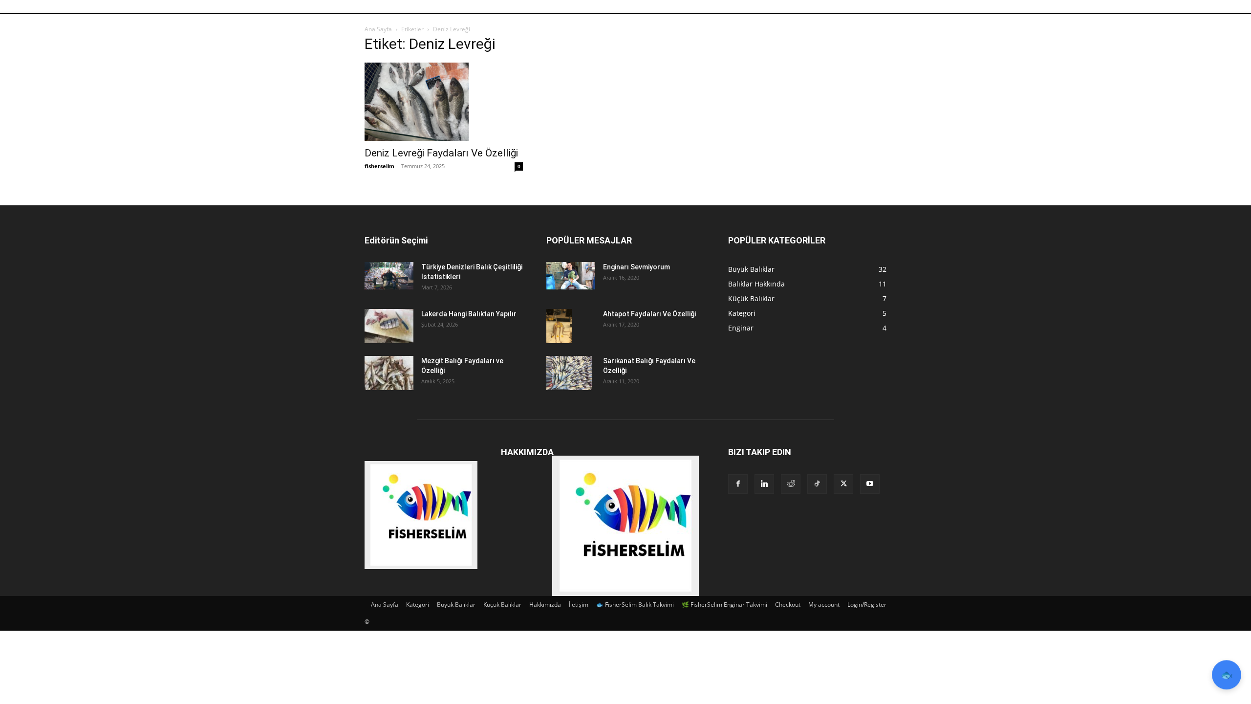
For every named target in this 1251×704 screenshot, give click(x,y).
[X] (843, 484)
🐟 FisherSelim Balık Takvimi (635, 604)
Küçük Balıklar (502, 604)
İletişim (578, 604)
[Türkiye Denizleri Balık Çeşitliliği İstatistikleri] (389, 275)
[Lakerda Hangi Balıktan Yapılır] (389, 326)
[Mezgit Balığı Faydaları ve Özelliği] (389, 373)
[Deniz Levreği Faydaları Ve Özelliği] (444, 102)
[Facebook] (738, 484)
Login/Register (866, 604)
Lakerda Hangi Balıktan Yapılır (469, 314)
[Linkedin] (764, 484)
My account (824, 604)
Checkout (787, 604)
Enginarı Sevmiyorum (636, 267)
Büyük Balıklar (456, 604)
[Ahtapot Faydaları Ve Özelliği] (559, 326)
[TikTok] (817, 484)
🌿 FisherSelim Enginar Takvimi (724, 604)
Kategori (417, 604)
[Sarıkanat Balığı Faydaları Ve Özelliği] (569, 373)
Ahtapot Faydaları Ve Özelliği (649, 314)
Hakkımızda (545, 604)
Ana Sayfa (378, 29)
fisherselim (379, 166)
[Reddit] (790, 484)
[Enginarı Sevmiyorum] (570, 275)
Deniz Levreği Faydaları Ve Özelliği (441, 153)
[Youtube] (870, 484)
